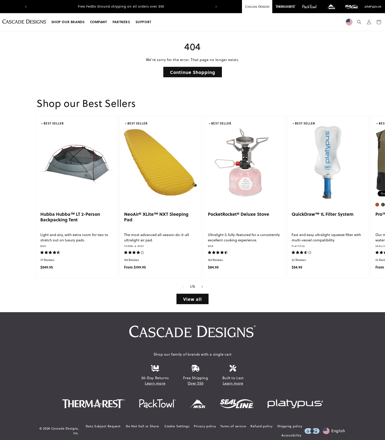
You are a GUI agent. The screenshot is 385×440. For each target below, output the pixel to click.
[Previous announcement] (26, 6)
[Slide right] (202, 286)
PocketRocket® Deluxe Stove (238, 214)
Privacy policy (205, 426)
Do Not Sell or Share (142, 426)
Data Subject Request (103, 426)
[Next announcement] (216, 6)
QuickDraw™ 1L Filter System (323, 214)
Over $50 (195, 383)
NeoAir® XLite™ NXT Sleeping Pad (156, 216)
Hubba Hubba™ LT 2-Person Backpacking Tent (70, 216)
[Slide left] (183, 286)
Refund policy (261, 426)
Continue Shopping (192, 72)
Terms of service (233, 426)
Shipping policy (290, 426)
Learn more (155, 383)
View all (192, 299)
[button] (68, 22)
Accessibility (291, 435)
